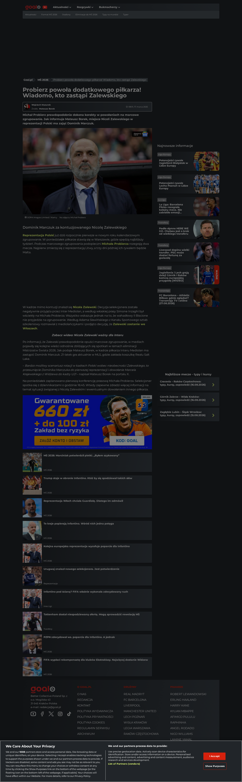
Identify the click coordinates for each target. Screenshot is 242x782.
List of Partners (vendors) (124, 763)
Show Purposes (215, 765)
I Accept (214, 756)
